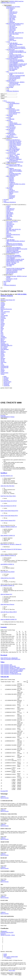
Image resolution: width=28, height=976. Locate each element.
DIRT (10, 35)
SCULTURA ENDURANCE (16, 37)
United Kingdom (4, 372)
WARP (10, 116)
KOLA (5, 100)
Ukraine (2, 371)
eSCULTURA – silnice (14, 154)
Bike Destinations (13, 69)
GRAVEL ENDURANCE (15, 124)
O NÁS (8, 41)
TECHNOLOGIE (10, 49)
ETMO (10, 10)
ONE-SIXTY (12, 26)
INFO (7, 71)
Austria (2, 306)
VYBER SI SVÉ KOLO (12, 137)
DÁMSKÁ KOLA (10, 133)
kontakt (5, 954)
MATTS (11, 106)
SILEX (10, 121)
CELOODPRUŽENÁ (14, 103)
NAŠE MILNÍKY (13, 43)
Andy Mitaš (12, 70)
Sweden (2, 365)
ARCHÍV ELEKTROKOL (12, 158)
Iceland (2, 326)
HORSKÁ (11, 130)
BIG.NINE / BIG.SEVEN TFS (16, 32)
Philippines (3, 352)
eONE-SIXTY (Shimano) (15, 142)
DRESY (11, 189)
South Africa (3, 362)
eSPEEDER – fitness (14, 156)
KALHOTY (12, 190)
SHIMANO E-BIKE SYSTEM (16, 56)
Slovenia (3, 361)
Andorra (2, 302)
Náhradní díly (6, 383)
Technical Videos (7, 381)
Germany (3, 323)
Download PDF (4, 791)
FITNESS (8, 117)
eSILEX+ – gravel (13, 155)
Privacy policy (12, 970)
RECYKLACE (12, 79)
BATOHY (11, 177)
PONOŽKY (12, 197)
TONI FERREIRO (13, 62)
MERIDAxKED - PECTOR (15, 165)
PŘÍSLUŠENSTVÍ (10, 176)
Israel (2, 329)
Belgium (2, 307)
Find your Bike (9, 87)
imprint (5, 955)
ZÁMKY (11, 186)
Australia (3, 305)
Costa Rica (3, 313)
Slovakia (3, 359)
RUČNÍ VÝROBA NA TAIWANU (17, 48)
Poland (2, 353)
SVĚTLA (11, 181)
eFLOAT (11, 14)
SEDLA (11, 172)
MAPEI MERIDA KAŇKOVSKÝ (17, 65)
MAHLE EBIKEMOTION (15, 57)
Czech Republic (4, 315)
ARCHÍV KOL (10, 136)
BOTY (10, 194)
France (2, 322)
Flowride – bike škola (14, 67)
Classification (6, 385)
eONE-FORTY (12, 17)
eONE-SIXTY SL (13, 11)
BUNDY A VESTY (13, 191)
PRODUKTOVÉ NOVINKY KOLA (15, 23)
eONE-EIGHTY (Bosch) (15, 145)
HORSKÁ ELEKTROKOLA (13, 139)
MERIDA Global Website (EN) (8, 300)
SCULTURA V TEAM (14, 84)
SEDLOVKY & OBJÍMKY (15, 171)
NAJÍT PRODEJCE (5, 416)
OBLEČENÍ (9, 188)
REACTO (11, 36)
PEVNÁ (11, 104)
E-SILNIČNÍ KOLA (11, 152)
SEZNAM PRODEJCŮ (14, 78)
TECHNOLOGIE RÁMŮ (15, 54)
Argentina (3, 303)
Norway (2, 350)
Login (7, 89)
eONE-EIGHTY (13, 13)
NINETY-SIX (12, 30)
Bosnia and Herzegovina (6, 309)
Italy (2, 331)
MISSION (11, 39)
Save (20, 974)
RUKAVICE (12, 195)
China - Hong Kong (5, 311)
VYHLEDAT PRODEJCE (12, 91)
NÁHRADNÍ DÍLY (13, 175)
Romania (3, 355)
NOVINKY (6, 199)
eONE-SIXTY (12, 15)
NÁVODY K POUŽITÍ (14, 76)
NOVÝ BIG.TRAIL (14, 34)
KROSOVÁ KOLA (11, 126)
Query (2, 93)
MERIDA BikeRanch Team (15, 66)
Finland (2, 320)
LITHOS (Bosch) (13, 147)
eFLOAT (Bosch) (13, 151)
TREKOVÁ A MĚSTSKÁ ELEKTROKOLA (15, 160)
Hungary (3, 324)
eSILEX (11, 21)
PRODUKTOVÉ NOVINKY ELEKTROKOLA (13, 7)
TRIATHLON (9, 115)
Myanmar (3, 342)
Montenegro (3, 341)
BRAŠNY (11, 178)
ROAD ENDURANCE (14, 112)
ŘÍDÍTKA (11, 168)
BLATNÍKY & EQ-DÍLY (15, 173)
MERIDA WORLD (10, 80)
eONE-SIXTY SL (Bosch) (15, 141)
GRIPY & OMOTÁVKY (15, 169)
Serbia (2, 357)
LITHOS (11, 9)
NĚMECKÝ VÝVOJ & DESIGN (17, 47)
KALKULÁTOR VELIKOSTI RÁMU (15, 268)
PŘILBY (11, 193)
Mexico (2, 340)
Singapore (3, 358)
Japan (2, 332)
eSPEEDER (12, 22)
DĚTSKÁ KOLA (10, 129)
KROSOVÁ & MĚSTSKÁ (12, 150)
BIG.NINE (11, 31)
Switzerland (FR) (4, 367)
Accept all (3, 973)
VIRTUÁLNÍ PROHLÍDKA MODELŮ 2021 (16, 45)
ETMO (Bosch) (12, 146)
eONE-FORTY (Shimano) (15, 143)
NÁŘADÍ (11, 185)
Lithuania (3, 336)
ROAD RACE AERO (14, 110)
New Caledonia (4, 346)
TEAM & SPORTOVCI (12, 58)
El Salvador (3, 318)
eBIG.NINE (12, 18)
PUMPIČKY (12, 182)
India (2, 327)
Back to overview (5, 797)
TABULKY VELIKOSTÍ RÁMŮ (17, 75)
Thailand (3, 370)
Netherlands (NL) (5, 344)
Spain (2, 363)
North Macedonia (5, 349)
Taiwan (2, 368)
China (2, 310)
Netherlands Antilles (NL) (6, 345)
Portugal (2, 354)
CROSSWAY (12, 128)
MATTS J (11, 132)
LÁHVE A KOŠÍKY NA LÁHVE (17, 184)
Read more (3, 415)
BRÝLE (11, 198)
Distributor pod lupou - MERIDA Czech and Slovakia (16, 82)
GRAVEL (8, 120)
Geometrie (5, 379)
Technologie (6, 384)
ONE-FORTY (12, 28)
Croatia (2, 314)
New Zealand (4, 348)
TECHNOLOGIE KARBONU (16, 50)
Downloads (6, 380)
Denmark (3, 316)
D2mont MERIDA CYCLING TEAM (18, 63)
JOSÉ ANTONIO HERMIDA (16, 60)
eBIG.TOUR (12, 19)
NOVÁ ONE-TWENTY (15, 24)
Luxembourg (3, 337)
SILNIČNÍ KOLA (10, 108)
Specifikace (6, 377)
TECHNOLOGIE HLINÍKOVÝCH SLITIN (16, 248)
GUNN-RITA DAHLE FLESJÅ (16, 61)
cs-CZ (4, 282)
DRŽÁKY (11, 180)
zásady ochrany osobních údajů (10, 956)
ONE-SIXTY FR (13, 27)
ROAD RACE (12, 111)
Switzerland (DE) (5, 366)
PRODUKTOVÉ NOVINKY (13, 164)
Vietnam (2, 374)
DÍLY (7, 167)
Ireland (2, 328)
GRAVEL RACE (13, 123)
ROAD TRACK (13, 113)
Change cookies (10, 973)
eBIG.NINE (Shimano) (14, 149)
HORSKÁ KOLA (10, 102)
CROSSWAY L (12, 134)
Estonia (2, 319)
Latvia (2, 335)
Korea (2, 333)
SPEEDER (11, 119)
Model (4, 376)
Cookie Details (18, 973)
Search (2, 95)
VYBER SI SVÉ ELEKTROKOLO (14, 162)
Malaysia (3, 339)
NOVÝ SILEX (12, 40)
